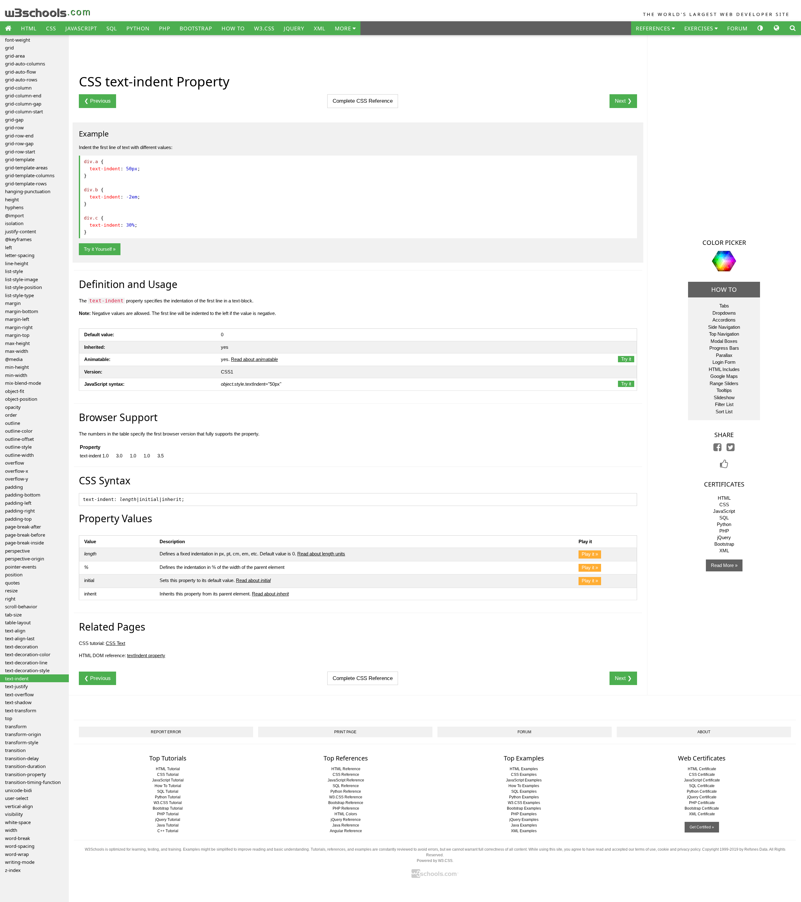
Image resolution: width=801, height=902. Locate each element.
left (8, 247)
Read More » (724, 565)
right (10, 598)
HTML (29, 28)
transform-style (21, 742)
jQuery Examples (523, 819)
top (8, 718)
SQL (111, 28)
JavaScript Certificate (702, 780)
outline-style (18, 447)
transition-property (25, 774)
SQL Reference (346, 786)
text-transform (20, 710)
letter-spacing (19, 255)
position (14, 574)
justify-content (20, 231)
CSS (51, 28)
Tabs (724, 305)
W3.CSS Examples (524, 803)
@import (14, 215)
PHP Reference (346, 808)
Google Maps (724, 376)
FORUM (737, 28)
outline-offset (19, 439)
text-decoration (21, 646)
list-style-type (19, 295)
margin (13, 303)
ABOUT (703, 732)
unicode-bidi (18, 790)
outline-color (19, 431)
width (11, 830)
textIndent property (146, 655)
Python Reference (345, 791)
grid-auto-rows (21, 79)
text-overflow (19, 694)
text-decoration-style (27, 670)
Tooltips (724, 390)
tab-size (13, 614)
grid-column (18, 88)
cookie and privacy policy (679, 849)
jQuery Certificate (702, 797)
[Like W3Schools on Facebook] (724, 465)
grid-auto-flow (20, 72)
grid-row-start (20, 151)
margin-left (17, 319)
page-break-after (23, 526)
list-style (14, 271)
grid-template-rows (26, 183)
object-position (21, 399)
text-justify (16, 686)
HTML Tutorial (168, 769)
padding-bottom (22, 495)
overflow (14, 463)
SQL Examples (524, 791)
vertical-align (19, 806)
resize (11, 590)
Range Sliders (724, 383)
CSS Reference (346, 774)
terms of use (645, 849)
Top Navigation (724, 334)
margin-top (17, 335)
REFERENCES (654, 28)
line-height (16, 263)
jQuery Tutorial (167, 819)
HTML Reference (345, 769)
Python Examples (524, 797)
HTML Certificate (702, 769)
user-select (16, 798)
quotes (12, 583)
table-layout (18, 622)
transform (16, 726)
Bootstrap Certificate (702, 808)
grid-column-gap (23, 104)
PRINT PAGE (345, 732)
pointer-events (20, 567)
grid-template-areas (26, 167)
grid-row (14, 127)
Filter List (724, 404)
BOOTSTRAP (196, 28)
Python (724, 524)
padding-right (20, 511)
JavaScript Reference (346, 780)
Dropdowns (724, 313)
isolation (14, 223)
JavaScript (724, 511)
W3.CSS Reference (345, 797)
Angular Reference (346, 831)
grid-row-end (19, 135)
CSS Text (115, 643)
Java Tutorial (168, 825)
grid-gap (14, 119)
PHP (164, 28)
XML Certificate (702, 814)
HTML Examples (524, 769)
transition (15, 750)
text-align (15, 630)
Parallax (724, 355)
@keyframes (18, 239)
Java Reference (345, 825)
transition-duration (25, 766)
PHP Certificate (702, 803)
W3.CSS (264, 28)
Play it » (590, 554)
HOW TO (233, 28)
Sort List (724, 411)
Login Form (724, 362)
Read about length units (321, 553)
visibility (14, 814)
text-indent (16, 678)
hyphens (14, 207)
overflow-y (16, 479)
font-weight (17, 40)
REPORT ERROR (166, 732)
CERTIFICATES (724, 484)
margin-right (19, 327)
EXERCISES (699, 28)
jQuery (724, 537)
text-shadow (18, 702)
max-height (17, 343)
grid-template (19, 159)
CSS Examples (524, 774)
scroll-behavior (21, 606)
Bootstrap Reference (345, 803)
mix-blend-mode (23, 383)
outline (12, 423)
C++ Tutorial (167, 831)
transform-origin (23, 734)
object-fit (14, 391)
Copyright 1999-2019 (720, 849)
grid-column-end (23, 95)
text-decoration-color (27, 654)
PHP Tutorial (168, 814)
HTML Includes (724, 369)
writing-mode (19, 862)
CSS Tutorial (168, 774)
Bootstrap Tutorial (168, 808)
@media (14, 359)
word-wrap (17, 854)
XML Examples (524, 831)
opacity (13, 407)
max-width (16, 351)
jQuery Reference (346, 819)
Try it (626, 359)
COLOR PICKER (724, 242)
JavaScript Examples (524, 780)
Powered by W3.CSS (434, 860)
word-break (17, 838)
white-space (18, 822)
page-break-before (25, 535)
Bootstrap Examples (524, 808)
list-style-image (21, 279)
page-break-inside (24, 542)
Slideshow (724, 397)
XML (319, 28)
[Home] (8, 28)
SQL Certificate (702, 786)
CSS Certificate (702, 774)
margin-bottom (21, 311)
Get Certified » (702, 827)
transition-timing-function (33, 782)
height (12, 199)
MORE (344, 28)
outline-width (19, 455)
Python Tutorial (168, 797)
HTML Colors (345, 814)
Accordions (724, 319)
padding (14, 487)
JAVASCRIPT (81, 28)
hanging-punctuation (27, 191)
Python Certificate (702, 791)
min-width (16, 375)
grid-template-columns (29, 175)
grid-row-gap (19, 143)
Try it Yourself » (99, 249)
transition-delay (22, 758)
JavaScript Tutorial (168, 780)
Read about (254, 359)
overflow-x (16, 471)
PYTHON (138, 28)
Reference (363, 101)
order (11, 415)
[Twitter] (730, 448)
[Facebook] (717, 448)
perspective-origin (24, 558)
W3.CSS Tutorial (168, 803)
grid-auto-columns (25, 63)
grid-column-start (24, 111)
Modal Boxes (724, 341)
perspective (17, 551)
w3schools (48, 11)
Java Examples (524, 825)
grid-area (15, 56)
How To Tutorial (168, 786)
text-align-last (19, 638)
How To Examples (523, 786)
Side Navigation (724, 327)
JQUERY (294, 28)
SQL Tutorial (167, 791)
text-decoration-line (26, 662)
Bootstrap (724, 544)
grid (9, 47)
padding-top (18, 519)
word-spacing (19, 846)
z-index (13, 870)
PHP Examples (524, 814)
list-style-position (23, 287)
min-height (17, 367)
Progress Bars (724, 348)
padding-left (18, 503)
